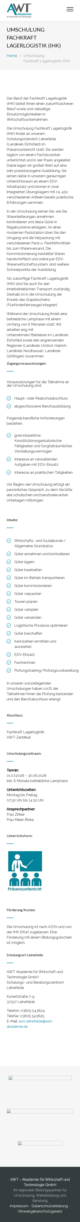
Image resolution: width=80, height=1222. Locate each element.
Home (12, 56)
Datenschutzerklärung (50, 1206)
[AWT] (37, 11)
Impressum (19, 1206)
